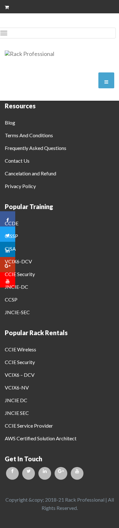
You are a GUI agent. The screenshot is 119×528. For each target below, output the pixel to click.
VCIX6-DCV (18, 261)
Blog (10, 122)
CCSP (11, 299)
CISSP (11, 236)
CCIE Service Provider (29, 426)
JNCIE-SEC (17, 312)
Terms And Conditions (29, 135)
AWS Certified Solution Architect (40, 438)
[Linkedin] (44, 473)
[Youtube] (77, 473)
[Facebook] (12, 473)
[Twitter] (28, 473)
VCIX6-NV (17, 387)
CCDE (11, 223)
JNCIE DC (16, 400)
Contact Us (17, 161)
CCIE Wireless (20, 349)
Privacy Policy (20, 186)
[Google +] (61, 473)
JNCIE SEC (17, 413)
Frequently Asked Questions (35, 148)
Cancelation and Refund (30, 173)
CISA (10, 249)
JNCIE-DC (16, 287)
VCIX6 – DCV (20, 375)
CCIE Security (20, 274)
